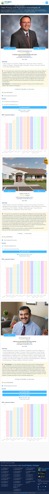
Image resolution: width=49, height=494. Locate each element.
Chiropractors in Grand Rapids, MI (5, 472)
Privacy (40, 489)
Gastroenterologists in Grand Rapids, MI (18, 469)
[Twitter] (40, 486)
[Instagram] (43, 486)
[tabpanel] (24, 32)
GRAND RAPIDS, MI (10, 5)
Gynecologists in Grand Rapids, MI (17, 472)
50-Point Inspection (20, 10)
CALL (10, 48)
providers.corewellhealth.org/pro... (11, 104)
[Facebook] (38, 486)
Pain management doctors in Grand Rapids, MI (17, 486)
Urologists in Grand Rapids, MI (30, 482)
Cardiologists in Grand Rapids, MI (5, 469)
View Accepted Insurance (9, 95)
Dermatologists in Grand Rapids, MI (5, 475)
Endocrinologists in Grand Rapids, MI (5, 478)
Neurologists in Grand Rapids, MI (17, 475)
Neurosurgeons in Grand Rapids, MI (17, 478)
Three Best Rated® (24, 492)
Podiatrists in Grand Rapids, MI (30, 472)
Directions (30, 57)
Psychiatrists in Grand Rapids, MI (29, 475)
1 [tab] (23, 45)
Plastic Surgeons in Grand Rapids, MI (30, 469)
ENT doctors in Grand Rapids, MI (4, 482)
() (28, 52)
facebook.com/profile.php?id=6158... (11, 249)
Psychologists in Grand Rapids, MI (30, 478)
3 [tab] (25, 45)
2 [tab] (24, 45)
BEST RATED (3, 5)
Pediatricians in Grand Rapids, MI (17, 490)
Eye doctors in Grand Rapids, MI (4, 485)
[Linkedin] (38, 488)
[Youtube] (45, 486)
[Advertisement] (24, 452)
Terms (44, 489)
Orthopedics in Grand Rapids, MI (17, 482)
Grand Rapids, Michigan (30, 465)
